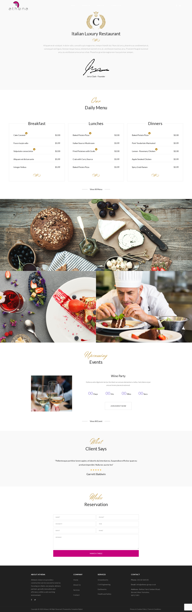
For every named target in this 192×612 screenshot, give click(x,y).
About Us (77, 585)
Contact (76, 595)
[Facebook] (176, 5)
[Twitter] (180, 5)
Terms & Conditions (154, 609)
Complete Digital (76, 609)
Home (75, 580)
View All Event (96, 421)
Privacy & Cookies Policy (138, 609)
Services (76, 590)
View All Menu (96, 189)
